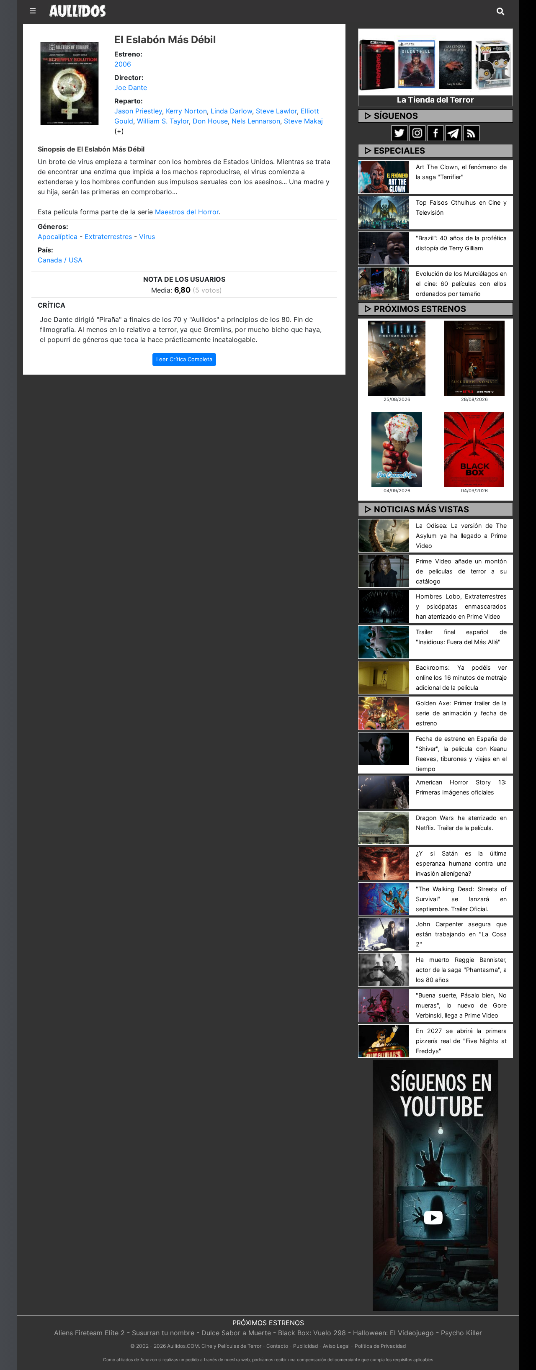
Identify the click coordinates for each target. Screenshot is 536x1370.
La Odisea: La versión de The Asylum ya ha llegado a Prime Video (461, 535)
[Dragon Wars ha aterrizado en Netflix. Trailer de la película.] (384, 827)
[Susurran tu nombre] (474, 357)
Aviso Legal (336, 1346)
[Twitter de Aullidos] (399, 133)
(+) (119, 131)
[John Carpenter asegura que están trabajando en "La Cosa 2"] (384, 934)
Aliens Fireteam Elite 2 (89, 1333)
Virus (147, 236)
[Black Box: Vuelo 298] (474, 449)
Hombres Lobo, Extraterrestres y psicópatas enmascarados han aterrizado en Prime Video (461, 606)
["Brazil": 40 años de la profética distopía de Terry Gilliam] (384, 247)
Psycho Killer (461, 1333)
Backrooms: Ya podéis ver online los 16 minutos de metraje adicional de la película (461, 677)
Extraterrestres (108, 236)
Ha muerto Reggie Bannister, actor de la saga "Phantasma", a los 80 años (461, 969)
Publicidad (305, 1346)
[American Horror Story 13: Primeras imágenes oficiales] (384, 791)
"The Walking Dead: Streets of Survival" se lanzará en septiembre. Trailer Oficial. (461, 898)
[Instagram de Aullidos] (417, 133)
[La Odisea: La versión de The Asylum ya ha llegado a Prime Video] (384, 535)
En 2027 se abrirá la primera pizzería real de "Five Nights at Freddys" (461, 1040)
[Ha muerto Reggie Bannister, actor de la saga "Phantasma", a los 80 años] (384, 969)
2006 (122, 64)
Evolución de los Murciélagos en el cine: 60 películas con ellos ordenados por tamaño (461, 283)
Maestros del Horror (187, 212)
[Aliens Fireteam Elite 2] (396, 357)
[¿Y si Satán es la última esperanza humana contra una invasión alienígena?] (384, 862)
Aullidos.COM (183, 1346)
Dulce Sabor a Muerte (236, 1333)
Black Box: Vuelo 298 (312, 1333)
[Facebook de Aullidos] (435, 133)
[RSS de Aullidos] (471, 133)
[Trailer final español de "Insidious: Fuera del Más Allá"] (384, 641)
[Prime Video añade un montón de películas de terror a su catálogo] (384, 570)
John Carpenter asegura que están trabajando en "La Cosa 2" (461, 934)
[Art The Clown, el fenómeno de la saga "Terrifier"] (384, 176)
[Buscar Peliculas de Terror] (500, 11)
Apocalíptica (57, 236)
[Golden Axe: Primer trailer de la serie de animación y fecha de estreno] (384, 712)
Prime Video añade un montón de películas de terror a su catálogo (461, 571)
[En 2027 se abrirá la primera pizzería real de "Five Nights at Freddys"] (384, 1040)
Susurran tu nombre (163, 1333)
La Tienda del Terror (435, 100)
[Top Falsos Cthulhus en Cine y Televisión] (384, 212)
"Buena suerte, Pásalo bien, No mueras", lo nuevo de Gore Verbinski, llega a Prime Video (461, 1005)
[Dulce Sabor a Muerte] (396, 449)
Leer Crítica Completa (184, 359)
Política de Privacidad (380, 1346)
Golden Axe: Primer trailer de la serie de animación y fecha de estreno (461, 713)
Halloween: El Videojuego (393, 1333)
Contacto (277, 1346)
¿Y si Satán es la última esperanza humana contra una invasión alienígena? (461, 863)
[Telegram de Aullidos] (453, 133)
